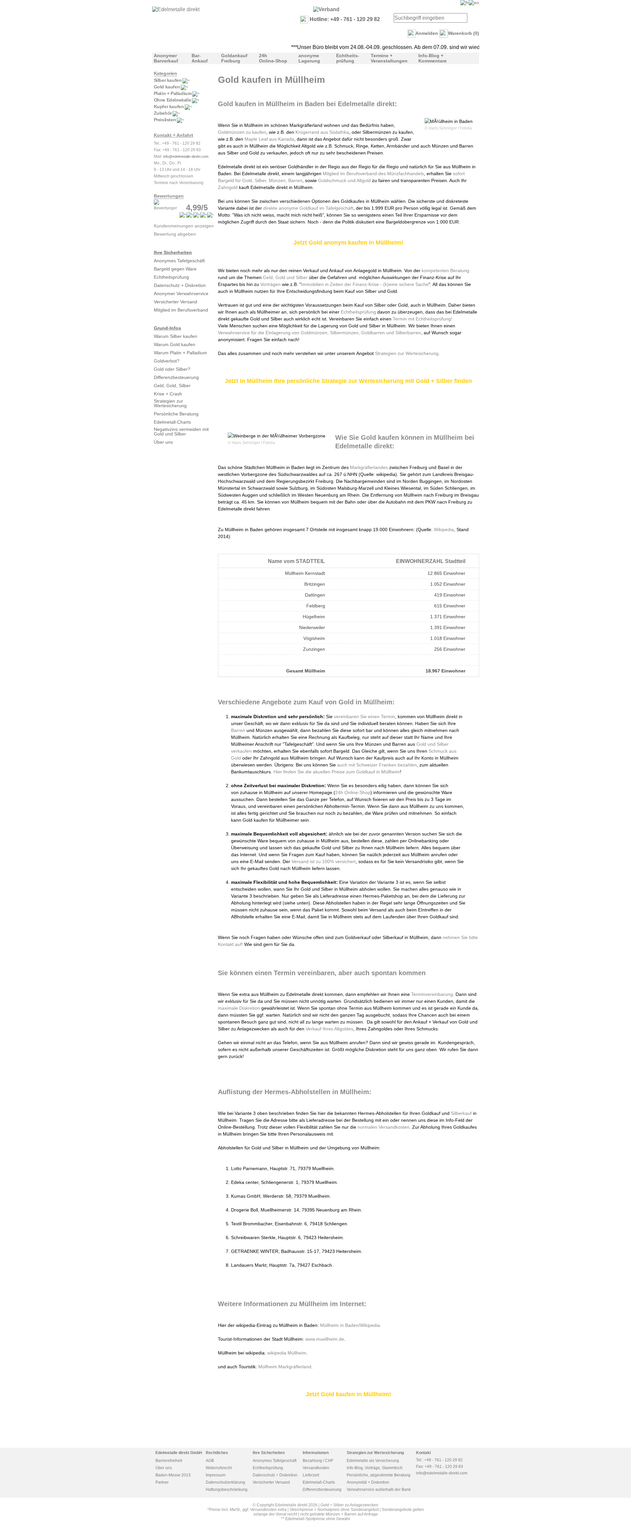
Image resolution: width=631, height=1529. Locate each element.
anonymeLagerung (309, 58)
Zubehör (163, 113)
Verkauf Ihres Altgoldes (329, 1028)
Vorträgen (270, 284)
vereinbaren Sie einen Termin (364, 716)
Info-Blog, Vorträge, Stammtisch (375, 1468)
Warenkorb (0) (463, 33)
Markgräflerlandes (369, 467)
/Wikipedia (369, 1325)
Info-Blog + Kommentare (432, 58)
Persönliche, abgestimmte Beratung (378, 1475)
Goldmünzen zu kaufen (242, 132)
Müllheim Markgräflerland (284, 1366)
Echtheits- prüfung (347, 58)
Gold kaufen (167, 86)
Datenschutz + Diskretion (180, 285)
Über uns (163, 442)
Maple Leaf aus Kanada (269, 139)
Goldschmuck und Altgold (344, 180)
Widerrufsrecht (219, 1468)
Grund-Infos (167, 328)
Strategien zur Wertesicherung (170, 403)
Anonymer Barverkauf (166, 58)
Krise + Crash (168, 393)
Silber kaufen (168, 80)
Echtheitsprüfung (171, 277)
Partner (162, 1482)
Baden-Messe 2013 (173, 1475)
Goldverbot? (166, 361)
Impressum (215, 1475)
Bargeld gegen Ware (175, 268)
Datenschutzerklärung (225, 1482)
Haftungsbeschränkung (226, 1489)
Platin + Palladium (173, 93)
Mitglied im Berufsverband (181, 310)
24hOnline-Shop (273, 58)
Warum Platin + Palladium (180, 352)
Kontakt (423, 1452)
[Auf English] (474, 2)
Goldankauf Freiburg (234, 58)
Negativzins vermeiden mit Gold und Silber (181, 431)
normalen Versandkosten (383, 1127)
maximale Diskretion (239, 1008)
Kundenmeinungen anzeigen (184, 225)
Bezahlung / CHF (318, 1460)
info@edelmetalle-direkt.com (185, 156)
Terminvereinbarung (432, 994)
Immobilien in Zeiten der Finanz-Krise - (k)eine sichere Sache (365, 284)
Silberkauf (462, 1113)
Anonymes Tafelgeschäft (179, 260)
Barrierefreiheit (168, 1460)
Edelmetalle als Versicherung (373, 1460)
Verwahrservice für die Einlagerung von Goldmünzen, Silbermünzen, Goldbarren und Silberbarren (319, 332)
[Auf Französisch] (464, 2)
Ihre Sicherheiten (173, 252)
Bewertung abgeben (175, 234)
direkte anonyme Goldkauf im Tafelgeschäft (308, 208)
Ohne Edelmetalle (172, 100)
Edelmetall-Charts (172, 422)
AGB (210, 1460)
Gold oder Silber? (172, 369)
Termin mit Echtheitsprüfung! (422, 318)
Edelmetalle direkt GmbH (178, 1452)
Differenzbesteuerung (176, 377)
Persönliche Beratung (176, 413)
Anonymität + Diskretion (368, 1482)
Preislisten (165, 119)
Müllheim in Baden (339, 1325)
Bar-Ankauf (200, 58)
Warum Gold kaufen (174, 344)
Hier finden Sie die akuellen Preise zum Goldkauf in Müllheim (336, 771)
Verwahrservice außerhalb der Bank (379, 1489)
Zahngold (228, 187)
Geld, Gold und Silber (285, 277)
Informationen (316, 1452)
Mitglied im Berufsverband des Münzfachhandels (373, 173)
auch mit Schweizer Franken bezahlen (377, 764)
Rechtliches (217, 1452)
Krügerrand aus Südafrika (322, 132)
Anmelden (426, 33)
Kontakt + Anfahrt (173, 135)
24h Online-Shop (352, 792)
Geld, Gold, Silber (172, 385)
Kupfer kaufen (169, 106)
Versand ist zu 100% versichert (324, 861)
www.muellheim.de (324, 1339)
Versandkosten (316, 1468)
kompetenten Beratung (445, 270)
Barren (238, 730)
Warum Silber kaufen (175, 336)
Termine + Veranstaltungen (389, 58)
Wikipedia (444, 529)
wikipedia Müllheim (286, 1352)
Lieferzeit (311, 1475)
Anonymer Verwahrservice (181, 293)
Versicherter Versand (175, 301)
